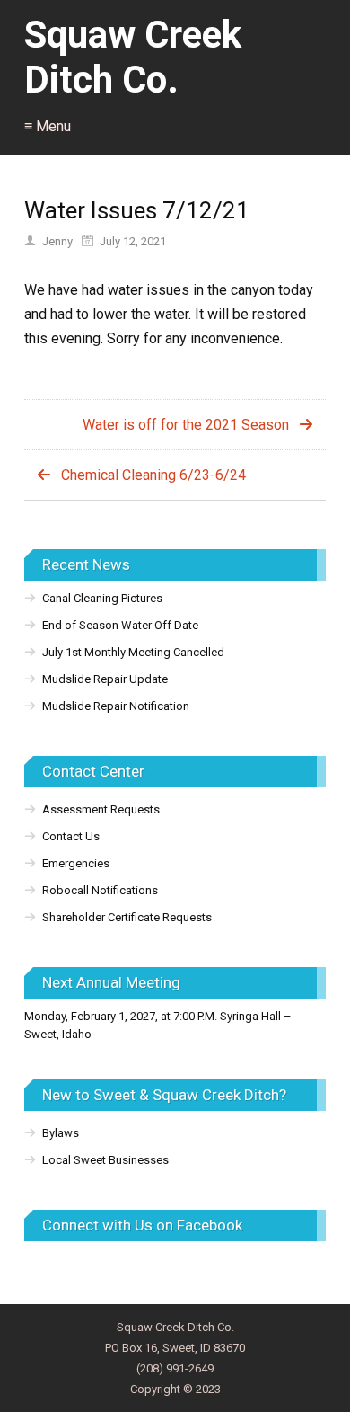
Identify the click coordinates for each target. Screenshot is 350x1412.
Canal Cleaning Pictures (102, 598)
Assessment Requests (101, 809)
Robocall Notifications (100, 890)
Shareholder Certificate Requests (127, 917)
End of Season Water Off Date (120, 625)
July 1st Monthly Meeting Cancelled (133, 652)
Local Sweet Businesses (105, 1160)
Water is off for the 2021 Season (186, 424)
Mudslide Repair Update (105, 679)
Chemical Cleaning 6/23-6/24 (153, 475)
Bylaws (60, 1133)
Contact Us (71, 836)
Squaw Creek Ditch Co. (132, 57)
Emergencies (75, 863)
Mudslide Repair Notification (115, 706)
